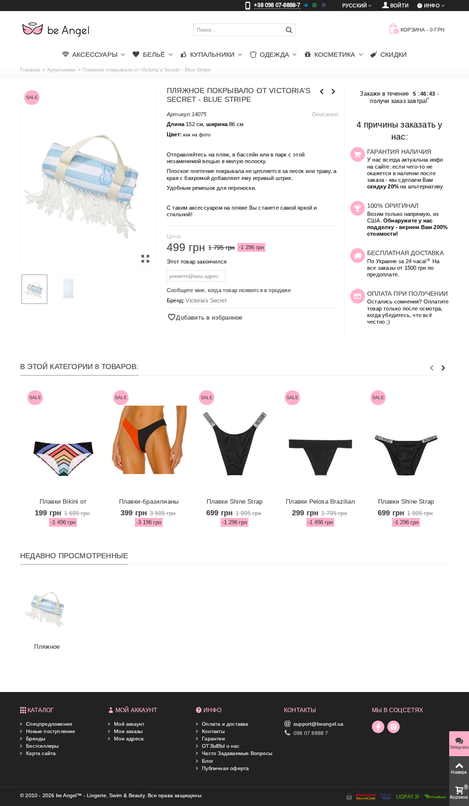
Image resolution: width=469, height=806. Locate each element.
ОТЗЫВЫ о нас (220, 746)
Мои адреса (128, 738)
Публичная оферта (224, 768)
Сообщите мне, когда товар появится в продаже (229, 290)
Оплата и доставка (224, 724)
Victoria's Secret (206, 300)
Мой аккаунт (128, 724)
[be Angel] (56, 29)
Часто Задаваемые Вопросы (236, 753)
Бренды (35, 738)
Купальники (61, 70)
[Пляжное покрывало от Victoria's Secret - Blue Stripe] (88, 178)
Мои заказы (127, 731)
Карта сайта (40, 753)
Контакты (212, 731)
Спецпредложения (48, 724)
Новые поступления (50, 731)
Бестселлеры (42, 746)
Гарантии (212, 738)
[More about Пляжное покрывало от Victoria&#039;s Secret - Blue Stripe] (47, 607)
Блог (206, 761)
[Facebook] (378, 727)
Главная (30, 70)
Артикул (178, 114)
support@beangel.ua (318, 724)
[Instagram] (393, 727)
